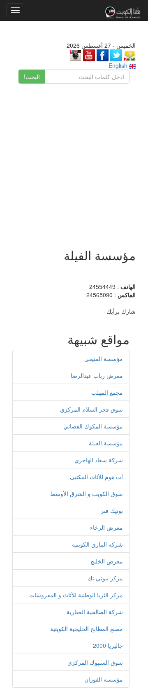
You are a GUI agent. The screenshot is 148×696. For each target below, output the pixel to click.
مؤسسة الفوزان (103, 679)
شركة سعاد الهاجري (98, 460)
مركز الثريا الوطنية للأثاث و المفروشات (76, 595)
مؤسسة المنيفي (103, 358)
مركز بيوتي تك (105, 578)
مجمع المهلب (107, 392)
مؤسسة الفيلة (106, 443)
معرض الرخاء (106, 527)
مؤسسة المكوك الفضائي (93, 426)
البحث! (32, 76)
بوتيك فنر (112, 510)
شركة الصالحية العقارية (95, 612)
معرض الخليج (106, 561)
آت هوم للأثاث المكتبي (96, 477)
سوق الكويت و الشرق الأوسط (86, 493)
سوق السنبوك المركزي (95, 662)
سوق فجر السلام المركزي (91, 409)
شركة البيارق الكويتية (97, 544)
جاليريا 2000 (108, 645)
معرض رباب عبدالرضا (97, 375)
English (119, 65)
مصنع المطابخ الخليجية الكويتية (86, 628)
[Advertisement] (74, 162)
